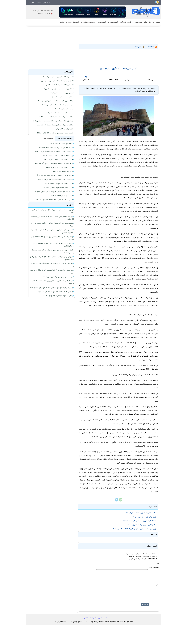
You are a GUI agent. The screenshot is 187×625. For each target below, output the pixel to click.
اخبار (158, 22)
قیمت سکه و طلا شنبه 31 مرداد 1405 (59, 167)
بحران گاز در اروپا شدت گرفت (62, 109)
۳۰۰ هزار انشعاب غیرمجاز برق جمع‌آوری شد (58, 89)
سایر (62, 22)
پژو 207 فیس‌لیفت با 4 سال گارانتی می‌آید (58, 155)
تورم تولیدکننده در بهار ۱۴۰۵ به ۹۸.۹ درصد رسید (56, 85)
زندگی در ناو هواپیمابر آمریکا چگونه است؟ (58, 295)
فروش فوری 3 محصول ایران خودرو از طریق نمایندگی (54, 175)
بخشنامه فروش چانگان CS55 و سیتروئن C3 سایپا (55, 125)
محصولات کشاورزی (88, 22)
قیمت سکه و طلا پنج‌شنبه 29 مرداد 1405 (58, 183)
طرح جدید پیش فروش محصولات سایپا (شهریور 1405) (53, 163)
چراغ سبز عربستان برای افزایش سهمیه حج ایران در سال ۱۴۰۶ (51, 287)
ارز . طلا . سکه (149, 22)
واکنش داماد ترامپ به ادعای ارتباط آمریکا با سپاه (55, 291)
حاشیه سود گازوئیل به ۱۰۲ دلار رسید (60, 97)
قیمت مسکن (113, 22)
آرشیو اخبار (139, 46)
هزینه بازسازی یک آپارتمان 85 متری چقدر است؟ (55, 147)
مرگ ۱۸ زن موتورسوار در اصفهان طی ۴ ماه (58, 276)
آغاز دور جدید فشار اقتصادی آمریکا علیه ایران (57, 81)
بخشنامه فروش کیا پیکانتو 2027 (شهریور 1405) (56, 117)
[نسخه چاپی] (86, 76)
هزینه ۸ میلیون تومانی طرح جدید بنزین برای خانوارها (54, 191)
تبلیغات (38, 2)
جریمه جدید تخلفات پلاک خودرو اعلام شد (58, 187)
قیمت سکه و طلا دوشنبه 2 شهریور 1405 (58, 159)
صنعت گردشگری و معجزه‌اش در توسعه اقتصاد (139, 520)
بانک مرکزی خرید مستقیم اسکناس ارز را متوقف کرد (55, 101)
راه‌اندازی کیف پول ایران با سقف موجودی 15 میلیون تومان (52, 121)
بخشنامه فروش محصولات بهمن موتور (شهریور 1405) (54, 151)
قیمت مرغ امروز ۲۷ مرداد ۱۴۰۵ (62, 195)
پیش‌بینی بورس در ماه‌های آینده (61, 93)
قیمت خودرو (137, 22)
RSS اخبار (151, 46)
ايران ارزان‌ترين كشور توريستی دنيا (144, 516)
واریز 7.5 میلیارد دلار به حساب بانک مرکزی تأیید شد (54, 199)
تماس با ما (31, 2)
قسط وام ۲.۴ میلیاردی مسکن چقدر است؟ (58, 77)
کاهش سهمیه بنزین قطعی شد (62, 171)
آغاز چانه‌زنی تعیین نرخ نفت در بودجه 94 (141, 524)
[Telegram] (116, 501)
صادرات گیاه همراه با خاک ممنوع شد (60, 113)
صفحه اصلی (46, 2)
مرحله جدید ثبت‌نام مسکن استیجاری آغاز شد (57, 105)
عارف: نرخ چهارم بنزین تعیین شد (61, 143)
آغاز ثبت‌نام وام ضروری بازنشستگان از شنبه (141, 512)
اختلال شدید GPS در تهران (63, 129)
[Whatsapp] (120, 501)
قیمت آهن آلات (125, 22)
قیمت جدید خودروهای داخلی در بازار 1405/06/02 (55, 133)
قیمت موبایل (101, 22)
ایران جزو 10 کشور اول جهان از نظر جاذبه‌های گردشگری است (134, 528)
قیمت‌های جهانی (72, 22)
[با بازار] (92, 12)
